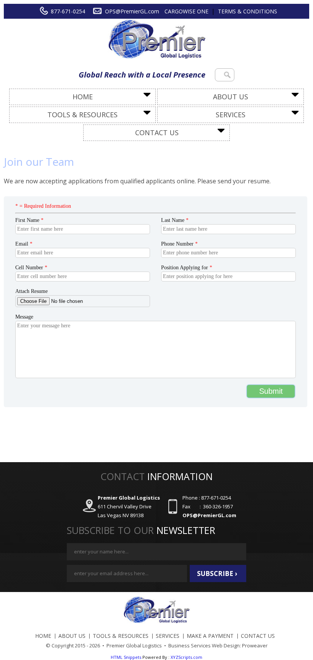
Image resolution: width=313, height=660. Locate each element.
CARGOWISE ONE (186, 11)
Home (83, 96)
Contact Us (157, 132)
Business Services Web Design (204, 645)
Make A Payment (210, 635)
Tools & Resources (82, 114)
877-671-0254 (68, 11)
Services (230, 114)
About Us (230, 96)
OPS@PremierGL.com (132, 11)
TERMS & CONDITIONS (247, 11)
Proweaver (255, 645)
